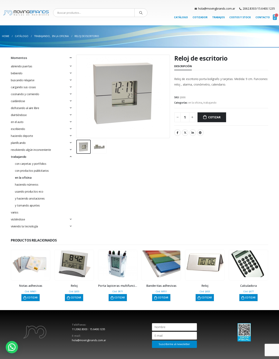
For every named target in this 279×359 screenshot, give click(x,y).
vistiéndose (18, 219)
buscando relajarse (22, 80)
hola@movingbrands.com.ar (216, 8)
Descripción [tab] (183, 66)
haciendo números (26, 184)
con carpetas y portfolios (30, 164)
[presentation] (77, 96)
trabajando (210, 102)
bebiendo (16, 73)
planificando (18, 143)
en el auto (17, 122)
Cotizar (214, 117)
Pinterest (200, 132)
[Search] (141, 13)
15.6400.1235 (266, 8)
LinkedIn (193, 132)
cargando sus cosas (23, 87)
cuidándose (18, 101)
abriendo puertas (21, 66)
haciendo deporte (22, 136)
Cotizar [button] (32, 297)
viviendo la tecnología (24, 226)
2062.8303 (249, 8)
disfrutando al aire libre (25, 108)
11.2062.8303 (79, 329)
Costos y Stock (240, 17)
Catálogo (181, 17)
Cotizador (200, 17)
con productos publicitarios (32, 171)
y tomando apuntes (27, 205)
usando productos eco (29, 191)
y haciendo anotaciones (30, 198)
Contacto (263, 17)
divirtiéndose (19, 115)
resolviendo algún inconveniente (31, 150)
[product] (31, 264)
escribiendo (18, 129)
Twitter (185, 132)
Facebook (177, 132)
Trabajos (218, 17)
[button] (12, 347)
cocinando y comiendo (25, 94)
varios (14, 212)
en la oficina (195, 102)
